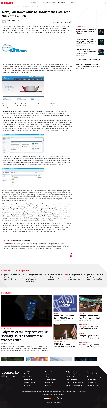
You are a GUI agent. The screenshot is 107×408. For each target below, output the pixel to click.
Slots (47, 2)
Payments (71, 2)
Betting (40, 2)
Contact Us (26, 385)
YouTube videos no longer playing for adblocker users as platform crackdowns (86, 41)
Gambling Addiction (93, 385)
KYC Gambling (91, 382)
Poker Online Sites (71, 380)
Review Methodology (93, 374)
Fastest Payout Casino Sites (74, 382)
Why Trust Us (27, 377)
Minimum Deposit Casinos (74, 385)
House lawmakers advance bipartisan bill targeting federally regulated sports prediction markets (12, 277)
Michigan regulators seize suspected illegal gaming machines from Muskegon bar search (89, 339)
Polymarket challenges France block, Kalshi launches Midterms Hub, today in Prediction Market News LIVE (96, 277)
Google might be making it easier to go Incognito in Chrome (86, 31)
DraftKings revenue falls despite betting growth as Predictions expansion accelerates (55, 277)
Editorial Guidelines (29, 382)
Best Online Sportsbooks (73, 374)
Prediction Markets (7, 328)
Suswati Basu (5, 343)
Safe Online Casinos (72, 377)
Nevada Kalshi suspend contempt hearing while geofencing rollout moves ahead (75, 277)
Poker (53, 2)
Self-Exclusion (91, 380)
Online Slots (48, 385)
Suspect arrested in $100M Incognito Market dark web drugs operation (86, 51)
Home (3, 7)
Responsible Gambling (94, 377)
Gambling (56, 313)
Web (71, 255)
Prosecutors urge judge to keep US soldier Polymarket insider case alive (90, 347)
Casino (33, 2)
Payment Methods (50, 380)
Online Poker (49, 382)
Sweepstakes (61, 2)
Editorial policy (16, 243)
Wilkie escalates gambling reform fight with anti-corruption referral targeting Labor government (34, 277)
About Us (26, 374)
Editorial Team (28, 380)
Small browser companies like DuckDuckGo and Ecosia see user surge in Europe (88, 66)
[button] (105, 3)
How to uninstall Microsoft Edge (88, 59)
